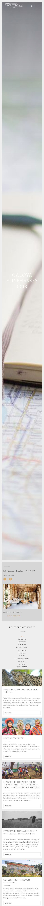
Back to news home (13, 616)
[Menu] (36, 6)
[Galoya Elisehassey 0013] (22, 596)
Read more (8, 713)
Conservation (22, 667)
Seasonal (21, 639)
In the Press (21, 650)
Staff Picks (22, 645)
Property (22, 642)
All (22, 636)
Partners (22, 653)
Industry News (22, 647)
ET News (22, 664)
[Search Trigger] (32, 6)
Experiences (22, 661)
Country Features (22, 659)
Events (22, 656)
